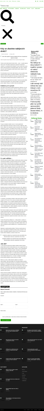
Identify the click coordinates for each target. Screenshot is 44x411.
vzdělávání (37, 8)
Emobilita (24, 375)
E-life (23, 373)
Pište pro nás (14, 1)
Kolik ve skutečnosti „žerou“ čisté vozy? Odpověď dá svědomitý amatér (39, 184)
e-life (32, 8)
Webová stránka (3, 310)
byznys (28, 8)
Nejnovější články (35, 52)
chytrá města (11, 8)
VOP (42, 409)
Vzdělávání (24, 380)
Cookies (39, 409)
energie (17, 8)
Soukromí (35, 409)
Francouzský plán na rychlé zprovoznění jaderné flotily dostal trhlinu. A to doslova (33, 350)
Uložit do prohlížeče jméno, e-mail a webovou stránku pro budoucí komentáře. (14, 316)
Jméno (2, 304)
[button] (7, 17)
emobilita (5, 8)
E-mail (16, 304)
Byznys (23, 369)
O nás (7, 1)
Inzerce (10, 1)
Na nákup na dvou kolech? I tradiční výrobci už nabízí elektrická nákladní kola (34, 331)
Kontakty (18, 1)
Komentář (2, 295)
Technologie (24, 378)
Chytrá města (24, 371)
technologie (23, 8)
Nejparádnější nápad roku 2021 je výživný (39, 134)
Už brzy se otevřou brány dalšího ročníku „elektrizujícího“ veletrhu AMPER (33, 359)
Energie (23, 376)
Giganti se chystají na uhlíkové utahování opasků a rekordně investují (39, 169)
